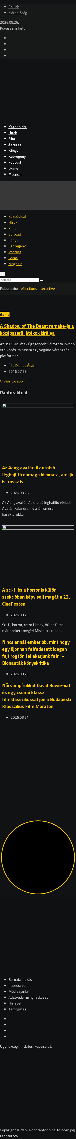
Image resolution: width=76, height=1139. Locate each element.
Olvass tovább (12, 381)
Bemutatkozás (20, 979)
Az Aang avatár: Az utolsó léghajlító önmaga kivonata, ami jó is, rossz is (37, 474)
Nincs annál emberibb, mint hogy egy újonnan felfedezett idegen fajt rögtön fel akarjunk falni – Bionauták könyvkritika (36, 652)
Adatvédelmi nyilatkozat (28, 997)
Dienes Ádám (25, 365)
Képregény (17, 157)
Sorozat (14, 145)
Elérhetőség (17, 13)
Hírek (12, 133)
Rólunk (13, 7)
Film (11, 139)
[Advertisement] (38, 764)
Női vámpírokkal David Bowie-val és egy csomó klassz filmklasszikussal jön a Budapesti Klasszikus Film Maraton (36, 696)
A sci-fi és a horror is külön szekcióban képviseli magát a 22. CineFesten (36, 596)
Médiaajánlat (19, 991)
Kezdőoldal (17, 127)
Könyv (13, 151)
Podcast (14, 162)
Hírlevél (14, 1003)
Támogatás (17, 1009)
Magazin (15, 174)
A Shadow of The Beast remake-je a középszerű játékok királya (37, 329)
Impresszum (18, 985)
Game (13, 168)
